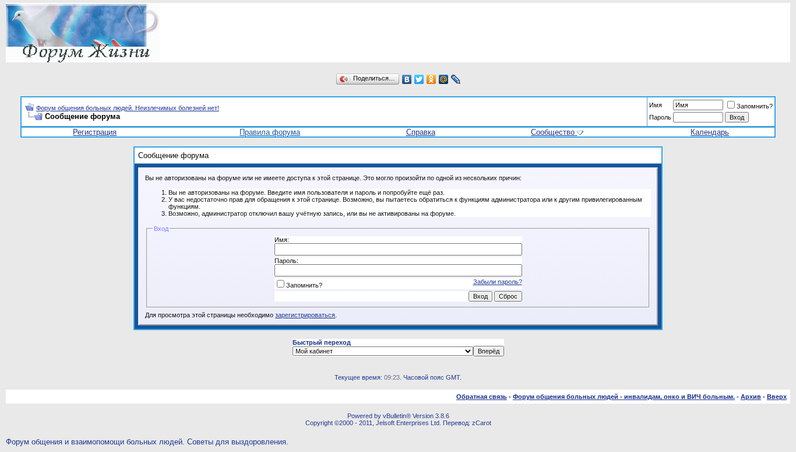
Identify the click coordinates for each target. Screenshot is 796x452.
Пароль (660, 117)
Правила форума (269, 132)
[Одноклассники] (431, 79)
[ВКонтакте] (407, 79)
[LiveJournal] (456, 79)
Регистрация (95, 132)
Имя (655, 104)
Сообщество (553, 132)
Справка (420, 132)
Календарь (710, 132)
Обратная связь (481, 396)
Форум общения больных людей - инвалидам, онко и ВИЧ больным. (624, 396)
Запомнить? (755, 106)
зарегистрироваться (305, 314)
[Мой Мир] (444, 79)
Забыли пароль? (497, 281)
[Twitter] (419, 79)
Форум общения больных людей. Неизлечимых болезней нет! (127, 107)
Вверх (777, 396)
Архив (751, 396)
